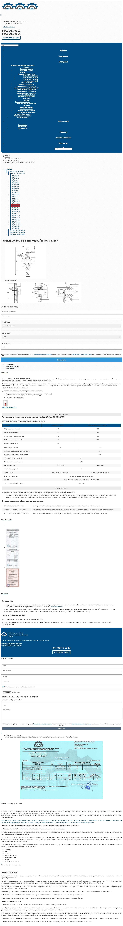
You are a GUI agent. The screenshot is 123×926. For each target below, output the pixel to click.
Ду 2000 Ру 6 (16, 229)
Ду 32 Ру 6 (15, 183)
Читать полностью (61, 414)
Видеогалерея (22, 126)
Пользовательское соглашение (11, 645)
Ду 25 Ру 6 (15, 181)
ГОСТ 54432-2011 (26, 83)
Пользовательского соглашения (43, 354)
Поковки (26, 67)
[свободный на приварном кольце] (41, 302)
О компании (63, 56)
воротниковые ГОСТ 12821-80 (26, 86)
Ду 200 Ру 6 (16, 198)
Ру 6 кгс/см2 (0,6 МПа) (30, 76)
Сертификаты (22, 128)
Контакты (63, 143)
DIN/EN (26, 100)
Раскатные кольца (26, 70)
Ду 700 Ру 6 (16, 213)
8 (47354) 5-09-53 (62, 647)
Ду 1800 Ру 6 (16, 227)
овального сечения (26, 109)
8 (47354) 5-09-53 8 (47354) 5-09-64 (11, 32)
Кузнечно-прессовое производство (22, 65)
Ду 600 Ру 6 (16, 211)
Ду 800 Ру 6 (16, 215)
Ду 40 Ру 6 (15, 185)
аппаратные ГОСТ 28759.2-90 (26, 90)
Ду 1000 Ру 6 (16, 219)
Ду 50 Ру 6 (15, 186)
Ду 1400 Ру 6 (16, 223)
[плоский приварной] (14, 302)
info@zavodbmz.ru (9, 27)
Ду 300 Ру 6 (16, 202)
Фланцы (22, 72)
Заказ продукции (22, 117)
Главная (63, 50)
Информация (63, 121)
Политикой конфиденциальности (82, 354)
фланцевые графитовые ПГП (26, 103)
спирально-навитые (26, 107)
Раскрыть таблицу (61, 488)
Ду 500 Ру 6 (16, 209)
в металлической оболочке (26, 112)
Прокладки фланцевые (22, 102)
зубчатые (26, 105)
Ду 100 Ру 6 (16, 192)
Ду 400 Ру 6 (16, 206)
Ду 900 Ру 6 (16, 217)
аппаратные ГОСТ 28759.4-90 (26, 93)
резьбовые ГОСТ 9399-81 (26, 97)
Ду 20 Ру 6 (15, 179)
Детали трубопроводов (22, 114)
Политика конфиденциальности (11, 643)
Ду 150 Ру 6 (15, 196)
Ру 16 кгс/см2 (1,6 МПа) (30, 79)
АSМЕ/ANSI (26, 98)
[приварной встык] (68, 302)
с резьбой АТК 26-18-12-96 (26, 95)
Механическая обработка (22, 116)
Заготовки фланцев (26, 69)
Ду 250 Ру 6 (15, 200)
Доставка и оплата (63, 138)
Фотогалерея (22, 125)
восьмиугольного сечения (26, 110)
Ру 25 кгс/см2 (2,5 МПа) (30, 81)
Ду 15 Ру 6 (15, 177)
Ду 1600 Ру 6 (16, 225)
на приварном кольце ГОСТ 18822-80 (26, 88)
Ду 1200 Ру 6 (16, 221)
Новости (63, 132)
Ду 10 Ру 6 (15, 175)
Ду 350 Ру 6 (15, 204)
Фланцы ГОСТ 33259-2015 (26, 74)
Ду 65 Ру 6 (15, 188)
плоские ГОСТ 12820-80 (26, 84)
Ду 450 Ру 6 (16, 207)
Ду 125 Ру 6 (15, 194)
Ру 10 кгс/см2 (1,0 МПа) (30, 77)
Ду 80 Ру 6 (15, 190)
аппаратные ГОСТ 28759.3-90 (26, 91)
